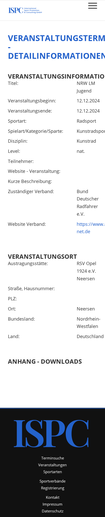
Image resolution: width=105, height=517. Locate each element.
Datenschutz (52, 510)
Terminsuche (52, 457)
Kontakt (52, 497)
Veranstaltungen (52, 464)
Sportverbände (52, 481)
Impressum (52, 504)
